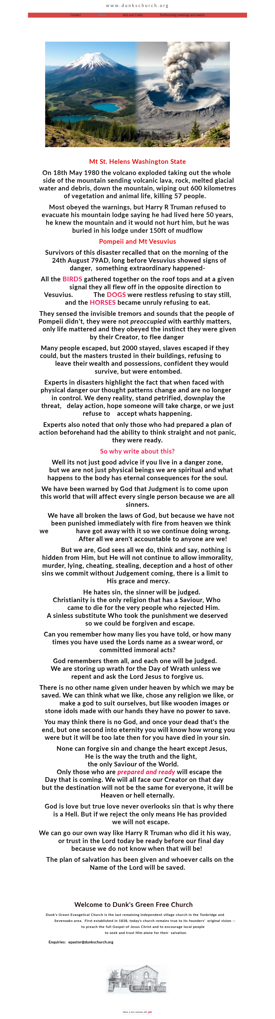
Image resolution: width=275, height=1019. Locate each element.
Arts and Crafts (133, 15)
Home (102, 15)
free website (137, 1012)
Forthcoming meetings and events (182, 15)
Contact (75, 15)
